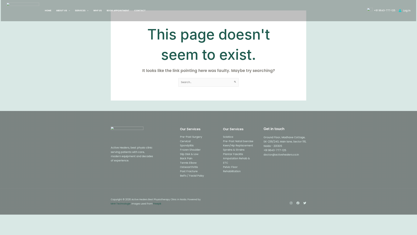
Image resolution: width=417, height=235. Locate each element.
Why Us (97, 10)
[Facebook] (297, 203)
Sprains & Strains (233, 150)
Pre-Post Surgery (191, 137)
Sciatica (228, 137)
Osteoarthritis (189, 167)
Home (48, 10)
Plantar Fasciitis (233, 154)
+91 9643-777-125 (384, 10)
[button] (68, 10)
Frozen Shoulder (190, 150)
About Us (61, 10)
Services (80, 10)
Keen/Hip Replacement (238, 145)
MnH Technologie (120, 203)
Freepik (157, 203)
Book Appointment (118, 10)
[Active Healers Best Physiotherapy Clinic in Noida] (23, 10)
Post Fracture (189, 171)
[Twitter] (304, 203)
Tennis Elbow (188, 163)
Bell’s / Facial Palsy (192, 176)
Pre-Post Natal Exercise (238, 141)
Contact (140, 10)
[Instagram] (291, 203)
